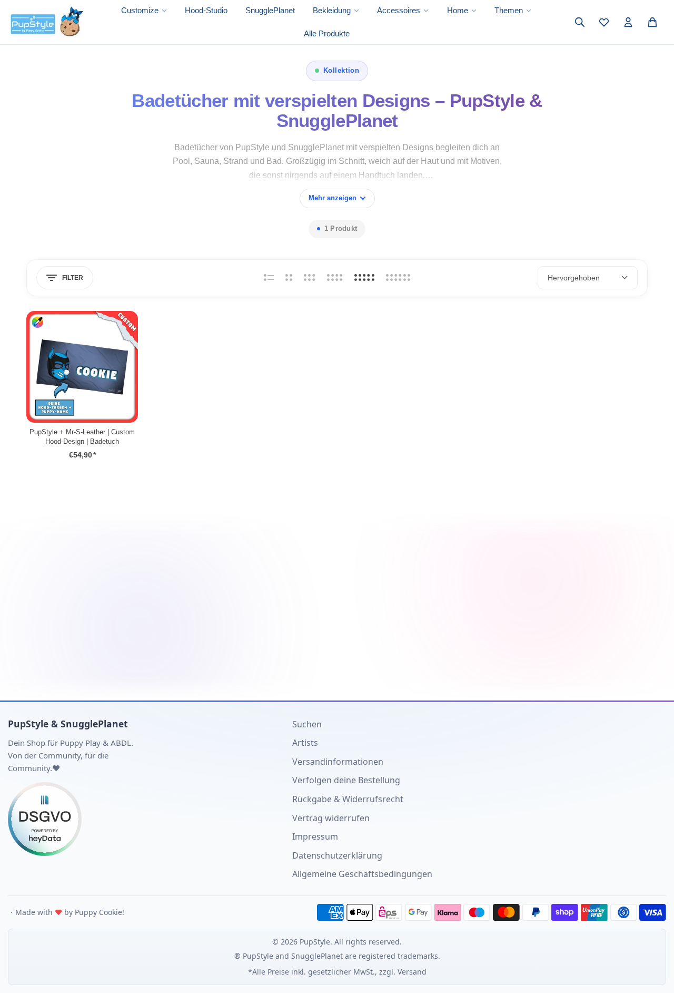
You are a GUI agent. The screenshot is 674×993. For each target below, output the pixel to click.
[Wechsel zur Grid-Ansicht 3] (309, 278)
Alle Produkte (327, 33)
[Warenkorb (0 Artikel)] (652, 22)
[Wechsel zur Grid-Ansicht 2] (289, 278)
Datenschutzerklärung (337, 855)
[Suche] (580, 22)
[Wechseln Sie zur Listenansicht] (268, 278)
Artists (305, 742)
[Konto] (628, 22)
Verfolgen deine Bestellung (346, 780)
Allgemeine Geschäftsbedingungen (362, 874)
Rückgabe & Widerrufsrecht (347, 799)
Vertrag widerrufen (331, 818)
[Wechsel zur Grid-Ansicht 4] (334, 278)
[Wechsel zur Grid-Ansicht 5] (364, 278)
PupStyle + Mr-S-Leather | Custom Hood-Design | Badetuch (82, 436)
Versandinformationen (337, 761)
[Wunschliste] (604, 22)
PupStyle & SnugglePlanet (68, 723)
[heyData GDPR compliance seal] (142, 819)
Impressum (315, 836)
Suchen (307, 724)
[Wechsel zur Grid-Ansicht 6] (398, 278)
